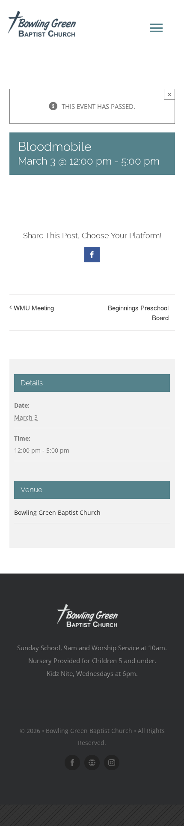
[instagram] (111, 762)
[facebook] (72, 762)
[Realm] (92, 762)
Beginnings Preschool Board (138, 312)
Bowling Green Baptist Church (57, 512)
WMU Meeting (34, 307)
